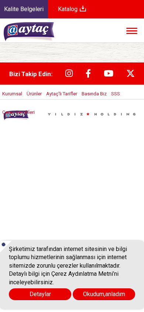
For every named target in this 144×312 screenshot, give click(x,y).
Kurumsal (12, 93)
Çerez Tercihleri (18, 112)
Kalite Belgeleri (24, 9)
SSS (115, 93)
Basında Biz (94, 93)
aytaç (37, 35)
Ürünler (34, 93)
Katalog (68, 9)
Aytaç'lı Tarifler (61, 93)
